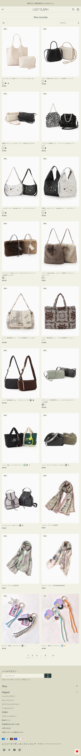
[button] (3, 9)
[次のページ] (53, 655)
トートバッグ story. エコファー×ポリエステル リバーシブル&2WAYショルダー (18, 274)
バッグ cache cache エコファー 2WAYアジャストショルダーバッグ (58, 274)
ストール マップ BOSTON (10, 585)
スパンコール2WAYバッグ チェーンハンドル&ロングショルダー (58, 144)
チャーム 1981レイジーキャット (51, 646)
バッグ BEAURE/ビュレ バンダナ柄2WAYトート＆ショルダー (58, 339)
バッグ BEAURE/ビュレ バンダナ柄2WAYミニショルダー (18, 339)
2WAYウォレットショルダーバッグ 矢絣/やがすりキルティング (18, 144)
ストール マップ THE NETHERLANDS (53, 585)
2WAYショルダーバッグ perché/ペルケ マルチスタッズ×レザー (58, 209)
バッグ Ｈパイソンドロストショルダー (53, 465)
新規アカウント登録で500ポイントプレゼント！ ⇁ (40, 3)
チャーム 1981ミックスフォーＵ (11, 646)
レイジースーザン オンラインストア (51, 744)
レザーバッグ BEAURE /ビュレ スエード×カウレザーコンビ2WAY (58, 401)
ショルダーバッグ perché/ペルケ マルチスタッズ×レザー (18, 209)
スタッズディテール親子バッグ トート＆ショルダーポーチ (18, 79)
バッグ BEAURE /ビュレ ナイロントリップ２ (15, 400)
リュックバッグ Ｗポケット (10, 525)
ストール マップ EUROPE (50, 525)
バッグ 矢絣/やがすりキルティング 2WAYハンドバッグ (57, 78)
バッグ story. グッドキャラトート (12, 465)
